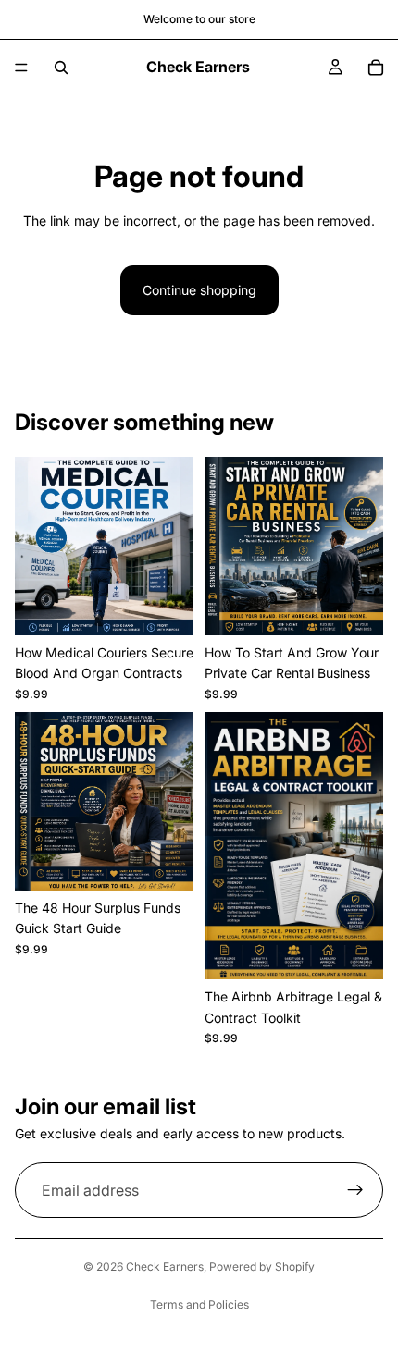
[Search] (61, 67)
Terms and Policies (199, 1304)
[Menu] (21, 67)
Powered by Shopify (262, 1266)
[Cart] (375, 67)
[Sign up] (355, 1191)
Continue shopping (199, 290)
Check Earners (165, 1266)
